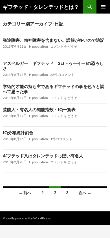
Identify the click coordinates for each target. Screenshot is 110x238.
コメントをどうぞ (63, 46)
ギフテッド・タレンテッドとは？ (41, 7)
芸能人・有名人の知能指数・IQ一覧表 (39, 109)
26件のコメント (62, 74)
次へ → (85, 192)
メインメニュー (103, 7)
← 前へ (25, 192)
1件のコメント (61, 139)
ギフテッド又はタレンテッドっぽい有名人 (43, 155)
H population (38, 46)
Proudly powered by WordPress (27, 218)
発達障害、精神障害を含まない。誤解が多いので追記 (53, 40)
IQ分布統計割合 (18, 132)
